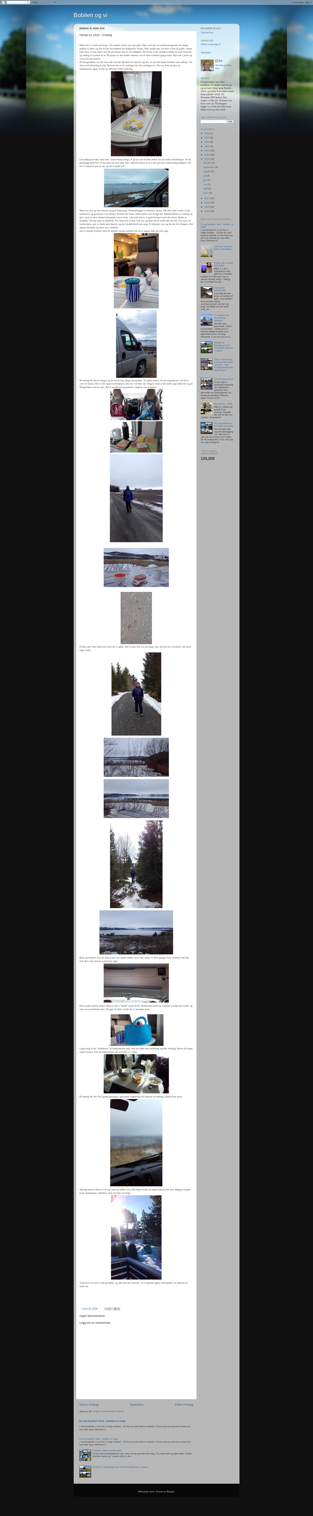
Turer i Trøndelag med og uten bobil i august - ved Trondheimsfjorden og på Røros (223, 364)
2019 (207, 155)
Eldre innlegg (184, 1404)
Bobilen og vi (90, 15)
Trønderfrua (207, 32)
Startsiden (137, 1404)
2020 (207, 150)
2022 (207, 142)
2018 (207, 159)
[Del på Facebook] (115, 1308)
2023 (207, 137)
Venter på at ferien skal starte (223, 264)
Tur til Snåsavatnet (223, 379)
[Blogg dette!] (109, 1308)
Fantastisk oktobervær (220, 289)
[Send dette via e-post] (106, 1308)
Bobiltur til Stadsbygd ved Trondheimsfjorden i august (120, 1467)
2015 (207, 207)
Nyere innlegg (89, 1404)
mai (205, 184)
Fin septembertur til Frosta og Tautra (224, 424)
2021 (207, 146)
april (205, 188)
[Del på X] (112, 1308)
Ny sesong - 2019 (223, 404)
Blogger (170, 1491)
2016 (207, 202)
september (209, 167)
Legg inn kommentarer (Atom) (108, 1411)
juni (205, 180)
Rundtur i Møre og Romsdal (107, 1450)
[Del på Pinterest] (118, 1308)
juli (205, 175)
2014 (207, 211)
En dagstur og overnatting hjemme (221, 318)
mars (206, 193)
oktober (207, 163)
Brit (221, 61)
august (207, 171)
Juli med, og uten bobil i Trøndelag (223, 247)
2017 (207, 198)
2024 (207, 133)
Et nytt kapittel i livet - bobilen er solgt (102, 1421)
